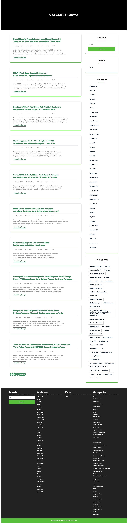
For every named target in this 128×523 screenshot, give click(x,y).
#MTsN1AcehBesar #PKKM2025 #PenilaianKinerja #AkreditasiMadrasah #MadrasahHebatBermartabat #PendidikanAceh (100, 313)
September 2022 (94, 199)
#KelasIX (106, 277)
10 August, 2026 (19, 181)
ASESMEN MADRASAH (98, 435)
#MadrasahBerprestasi (96, 288)
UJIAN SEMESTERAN (97, 499)
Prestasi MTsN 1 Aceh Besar (104, 374)
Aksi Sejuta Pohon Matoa (99, 432)
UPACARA (95, 504)
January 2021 (93, 247)
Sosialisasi (95, 419)
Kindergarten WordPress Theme (59, 520)
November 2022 (94, 191)
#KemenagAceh (94, 281)
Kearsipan (95, 414)
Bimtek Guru (96, 437)
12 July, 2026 (18, 283)
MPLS (94, 489)
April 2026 (93, 103)
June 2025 (92, 147)
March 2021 (93, 239)
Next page (22, 374)
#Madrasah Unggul (95, 303)
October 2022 (93, 195)
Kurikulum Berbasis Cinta (99, 460)
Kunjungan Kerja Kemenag (99, 456)
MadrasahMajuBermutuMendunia (99, 367)
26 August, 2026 (19, 46)
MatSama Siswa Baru (98, 486)
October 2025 (93, 130)
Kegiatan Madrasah (97, 430)
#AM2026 (107, 266)
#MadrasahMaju (94, 296)
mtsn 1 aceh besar (94, 370)
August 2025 (93, 138)
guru (103, 348)
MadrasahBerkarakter (96, 363)
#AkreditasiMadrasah (95, 266)
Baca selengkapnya (20, 57)
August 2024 (93, 164)
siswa (91, 378)
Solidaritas (95, 496)
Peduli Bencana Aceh (98, 404)
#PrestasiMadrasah (95, 330)
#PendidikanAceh (94, 326)
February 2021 (94, 243)
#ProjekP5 (106, 330)
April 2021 (92, 234)
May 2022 (92, 217)
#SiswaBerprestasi (108, 337)
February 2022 (94, 225)
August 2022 (93, 204)
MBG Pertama (96, 481)
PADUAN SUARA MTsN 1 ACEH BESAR (101, 468)
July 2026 (92, 90)
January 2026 (93, 117)
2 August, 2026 (18, 215)
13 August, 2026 (19, 148)
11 (18, 374)
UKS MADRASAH (97, 502)
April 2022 (92, 221)
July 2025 (92, 143)
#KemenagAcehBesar (107, 281)
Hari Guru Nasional (97, 506)
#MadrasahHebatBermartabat (98, 292)
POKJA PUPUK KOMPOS (98, 465)
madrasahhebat (109, 363)
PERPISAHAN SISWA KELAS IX (100, 445)
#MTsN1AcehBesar (95, 307)
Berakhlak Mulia (103, 341)
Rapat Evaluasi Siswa (98, 450)
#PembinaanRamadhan (96, 323)
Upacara (98, 378)
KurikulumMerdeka (95, 359)
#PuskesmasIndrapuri (96, 334)
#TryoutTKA (93, 341)
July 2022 (92, 208)
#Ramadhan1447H (95, 337)
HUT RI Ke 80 (96, 514)
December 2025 (94, 121)
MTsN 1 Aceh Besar (30, 46)
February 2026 (94, 112)
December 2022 (94, 186)
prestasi (92, 374)
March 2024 (93, 169)
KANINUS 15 (96, 427)
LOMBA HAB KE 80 (97, 424)
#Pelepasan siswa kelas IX (97, 319)
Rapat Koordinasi (97, 453)
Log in (91, 67)
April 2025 (92, 156)
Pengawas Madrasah (98, 471)
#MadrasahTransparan (96, 299)
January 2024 (93, 173)
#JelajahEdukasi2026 (95, 277)
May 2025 (92, 151)
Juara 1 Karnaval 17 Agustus (99, 476)
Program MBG (96, 479)
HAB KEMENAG (96, 422)
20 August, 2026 (19, 80)
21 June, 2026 (18, 351)
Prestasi (95, 474)
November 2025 (94, 125)
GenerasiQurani (94, 348)
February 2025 (94, 160)
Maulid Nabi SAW (97, 442)
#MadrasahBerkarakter (96, 285)
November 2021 (94, 230)
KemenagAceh (94, 352)
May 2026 (92, 99)
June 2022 (92, 212)
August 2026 (93, 86)
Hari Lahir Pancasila (97, 509)
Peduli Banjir (96, 401)
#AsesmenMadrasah (95, 270)
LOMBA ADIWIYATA (97, 463)
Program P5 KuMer (97, 494)
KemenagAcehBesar (95, 356)
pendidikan (105, 370)
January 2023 (93, 182)
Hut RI (94, 512)
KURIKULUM (96, 458)
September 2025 (94, 134)
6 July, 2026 (18, 317)
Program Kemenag (97, 447)
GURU (94, 412)
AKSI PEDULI (96, 396)
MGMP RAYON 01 (97, 417)
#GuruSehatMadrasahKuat (97, 274)
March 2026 (93, 108)
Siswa (47, 46)
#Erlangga (107, 270)
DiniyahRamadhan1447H (96, 345)
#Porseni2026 (106, 326)
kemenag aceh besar (106, 352)
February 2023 (94, 178)
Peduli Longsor (96, 406)
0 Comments (40, 46)
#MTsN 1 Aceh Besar (108, 303)
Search (102, 49)
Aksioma (95, 409)
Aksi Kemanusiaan (97, 399)
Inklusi (94, 440)
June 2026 (92, 95)
